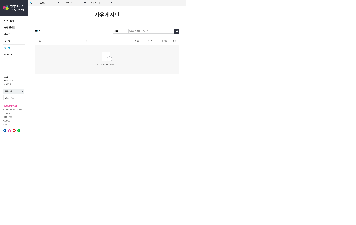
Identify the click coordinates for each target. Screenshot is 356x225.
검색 (176, 31)
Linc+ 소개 (9, 20)
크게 (178, 3)
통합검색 (8, 91)
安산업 (7, 48)
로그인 (7, 77)
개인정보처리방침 (10, 106)
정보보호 (6, 124)
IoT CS (69, 3)
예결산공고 (7, 117)
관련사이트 (9, 98)
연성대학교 (8, 80)
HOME (31, 3)
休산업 (7, 34)
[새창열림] (4, 130)
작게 (183, 3)
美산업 (7, 41)
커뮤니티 (8, 54)
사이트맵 (7, 84)
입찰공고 (6, 121)
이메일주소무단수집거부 (12, 109)
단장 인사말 (9, 27)
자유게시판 (96, 3)
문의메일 (6, 113)
